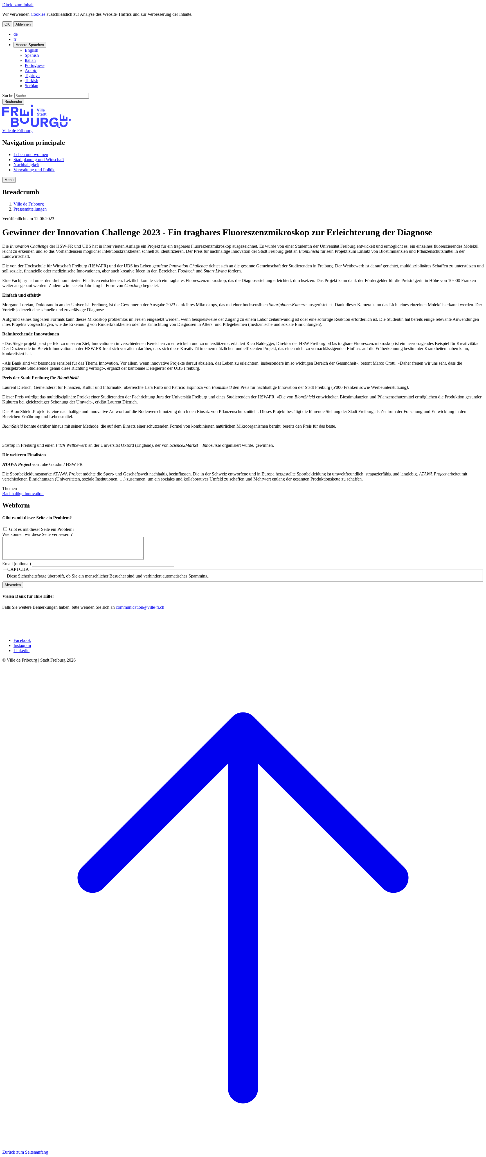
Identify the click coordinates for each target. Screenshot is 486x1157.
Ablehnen (23, 24)
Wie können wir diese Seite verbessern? (37, 534)
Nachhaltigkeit (26, 164)
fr (15, 39)
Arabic (31, 70)
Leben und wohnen (31, 154)
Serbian (31, 85)
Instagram (22, 645)
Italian (30, 60)
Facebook (22, 640)
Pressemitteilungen (30, 209)
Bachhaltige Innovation (23, 493)
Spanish (32, 55)
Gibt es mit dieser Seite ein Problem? (41, 529)
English (31, 50)
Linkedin (22, 650)
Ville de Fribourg (17, 130)
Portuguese (34, 65)
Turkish (31, 80)
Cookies (38, 14)
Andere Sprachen (30, 45)
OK (7, 24)
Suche (7, 95)
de (16, 34)
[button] (9, 180)
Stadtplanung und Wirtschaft (39, 159)
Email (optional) (16, 563)
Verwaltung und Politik (34, 169)
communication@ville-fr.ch (140, 607)
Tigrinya (32, 75)
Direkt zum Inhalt (17, 4)
